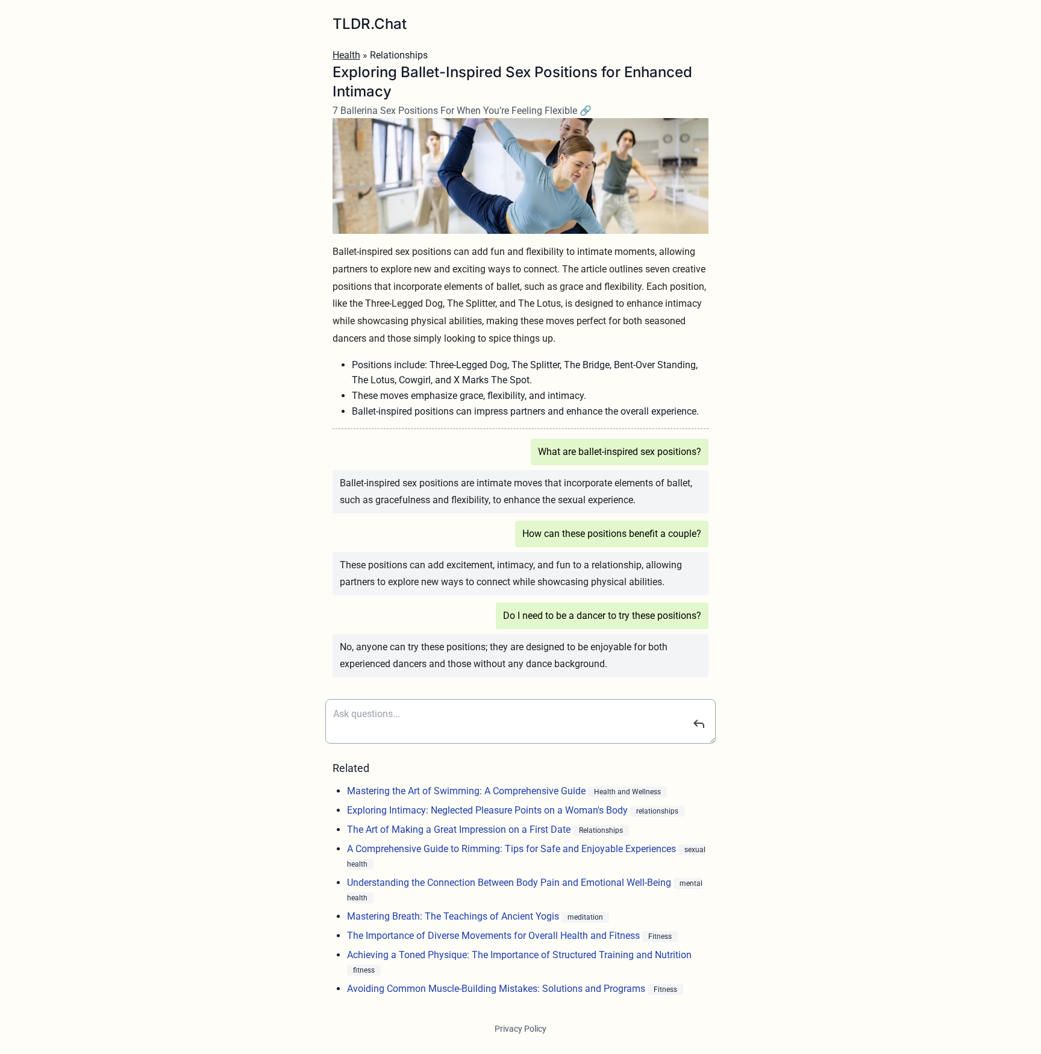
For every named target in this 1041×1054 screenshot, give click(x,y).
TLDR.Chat (370, 24)
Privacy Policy (520, 1029)
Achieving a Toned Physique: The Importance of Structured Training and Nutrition (519, 955)
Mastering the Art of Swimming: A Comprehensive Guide (467, 791)
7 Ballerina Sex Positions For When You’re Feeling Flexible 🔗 (462, 110)
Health (346, 55)
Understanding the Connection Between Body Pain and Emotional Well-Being (510, 882)
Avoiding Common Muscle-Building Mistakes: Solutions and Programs (497, 988)
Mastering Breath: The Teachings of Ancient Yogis (454, 916)
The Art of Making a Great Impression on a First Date (460, 829)
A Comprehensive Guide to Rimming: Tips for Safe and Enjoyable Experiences (512, 849)
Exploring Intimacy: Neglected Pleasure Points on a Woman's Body (488, 810)
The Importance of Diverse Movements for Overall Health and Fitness (494, 935)
